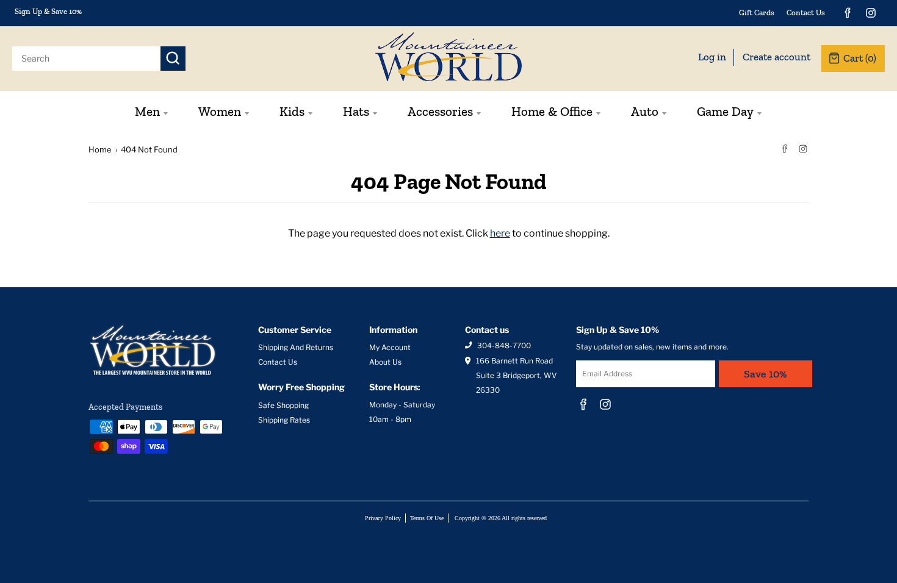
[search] (86, 58)
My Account (390, 347)
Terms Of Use (427, 518)
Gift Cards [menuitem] (756, 12)
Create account (776, 57)
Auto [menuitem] (644, 111)
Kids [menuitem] (291, 111)
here (500, 233)
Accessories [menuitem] (440, 111)
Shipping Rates (284, 419)
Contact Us (277, 362)
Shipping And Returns (295, 347)
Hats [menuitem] (356, 111)
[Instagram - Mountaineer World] (870, 12)
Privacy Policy (383, 518)
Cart (859, 58)
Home (100, 149)
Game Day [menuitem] (725, 111)
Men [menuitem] (147, 111)
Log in (712, 57)
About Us (385, 362)
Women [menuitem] (219, 111)
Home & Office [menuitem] (552, 111)
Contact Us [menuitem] (806, 12)
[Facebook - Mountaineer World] (847, 12)
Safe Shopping (283, 405)
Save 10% (765, 374)
